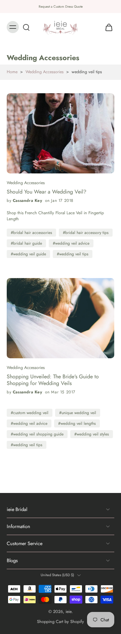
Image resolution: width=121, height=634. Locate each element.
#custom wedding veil (29, 413)
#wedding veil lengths (77, 423)
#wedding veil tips (72, 254)
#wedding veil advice (71, 243)
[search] (26, 27)
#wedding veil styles (91, 434)
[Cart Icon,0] (106, 27)
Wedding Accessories (45, 72)
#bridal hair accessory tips (86, 233)
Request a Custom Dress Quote (61, 6)
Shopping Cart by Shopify (60, 622)
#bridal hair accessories (31, 233)
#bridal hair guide (26, 243)
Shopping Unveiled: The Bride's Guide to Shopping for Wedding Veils (53, 380)
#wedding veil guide (28, 254)
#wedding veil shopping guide (37, 434)
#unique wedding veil (77, 413)
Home (12, 72)
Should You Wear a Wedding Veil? (46, 191)
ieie (69, 612)
